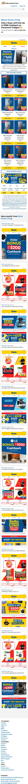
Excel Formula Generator (8, 779)
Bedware (3, 747)
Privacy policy (5, 768)
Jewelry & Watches (6, 757)
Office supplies (5, 759)
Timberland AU (5, 732)
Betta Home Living (10, 19)
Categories (14, 6)
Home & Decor (5, 755)
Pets (2, 760)
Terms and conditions (7, 770)
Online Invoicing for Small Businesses (12, 777)
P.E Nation (4, 736)
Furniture (4, 753)
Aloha (2, 727)
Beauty (3, 745)
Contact (3, 766)
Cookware (4, 749)
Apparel (3, 744)
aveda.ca (3, 740)
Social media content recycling (10, 781)
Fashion (3, 751)
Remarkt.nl (4, 738)
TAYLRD (3, 723)
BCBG (2, 728)
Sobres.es (4, 725)
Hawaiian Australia (6, 734)
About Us (22, 6)
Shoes (3, 762)
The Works (4, 730)
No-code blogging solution (9, 783)
